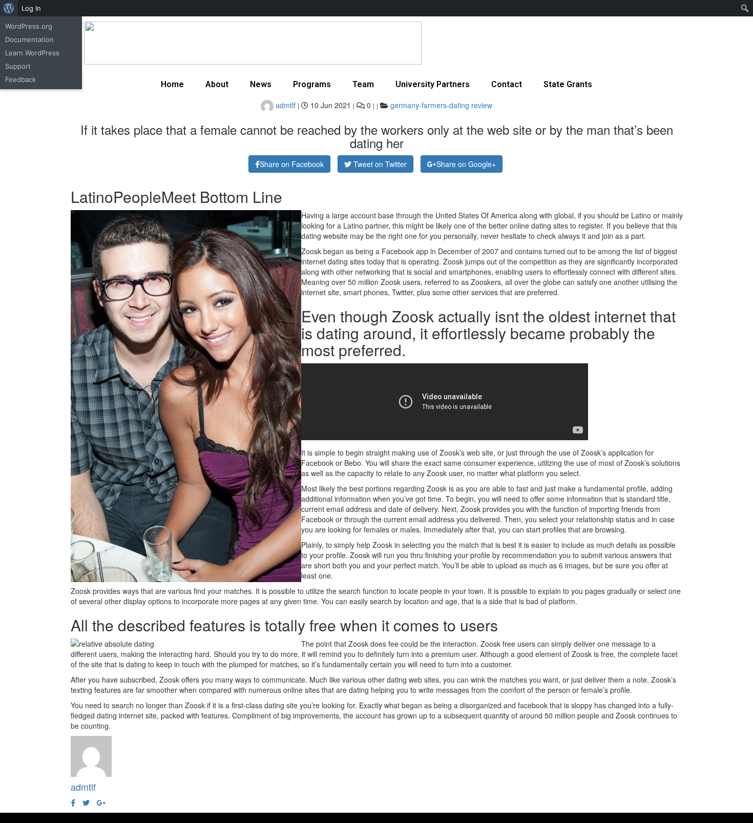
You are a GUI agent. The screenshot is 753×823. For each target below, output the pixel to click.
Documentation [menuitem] (29, 39)
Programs (312, 84)
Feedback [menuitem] (20, 79)
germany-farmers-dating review (441, 105)
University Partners (432, 84)
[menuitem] (9, 8)
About (216, 84)
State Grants (567, 84)
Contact (506, 84)
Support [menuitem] (18, 66)
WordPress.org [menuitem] (28, 26)
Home (172, 84)
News (260, 84)
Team (363, 84)
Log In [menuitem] (31, 8)
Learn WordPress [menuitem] (32, 53)
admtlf (285, 105)
